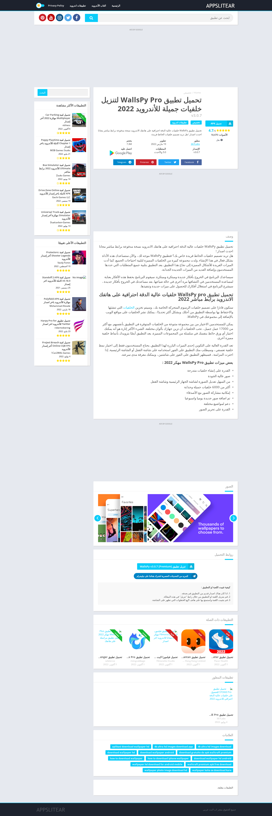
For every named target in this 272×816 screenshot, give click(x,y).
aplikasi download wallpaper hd (130, 746)
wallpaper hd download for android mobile (157, 764)
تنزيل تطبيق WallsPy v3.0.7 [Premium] (163, 566)
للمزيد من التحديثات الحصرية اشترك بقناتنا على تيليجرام (162, 576)
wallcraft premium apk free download (209, 764)
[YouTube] (51, 17)
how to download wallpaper (126, 758)
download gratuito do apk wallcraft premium (205, 752)
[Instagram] (59, 17)
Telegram (122, 162)
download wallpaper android (157, 752)
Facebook (189, 162)
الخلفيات (129, 307)
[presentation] (233, 518)
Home (197, 92)
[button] (91, 18)
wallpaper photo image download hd (166, 770)
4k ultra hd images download (214, 746)
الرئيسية (116, 5)
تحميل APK (216, 123)
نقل (218, 140)
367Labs (195, 144)
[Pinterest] (42, 17)
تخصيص (188, 92)
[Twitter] (68, 17)
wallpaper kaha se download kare (211, 770)
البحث (42, 92)
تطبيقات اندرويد (78, 5)
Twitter (168, 162)
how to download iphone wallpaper (168, 758)
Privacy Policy (56, 5)
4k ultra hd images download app (174, 746)
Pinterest (144, 162)
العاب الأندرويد (99, 5)
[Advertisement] (136, 58)
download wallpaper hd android (212, 758)
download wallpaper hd (121, 752)
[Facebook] (76, 17)
